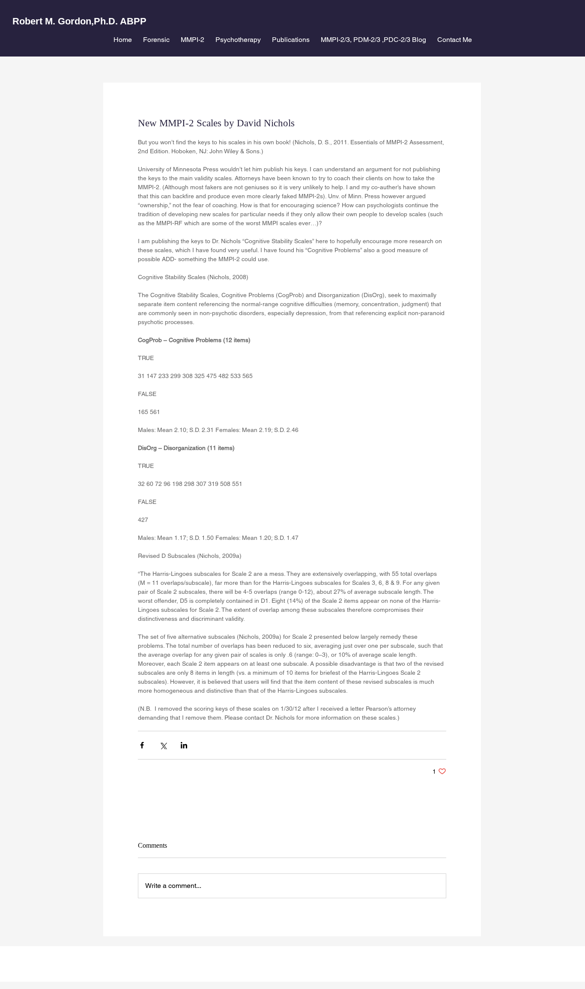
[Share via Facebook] (142, 745)
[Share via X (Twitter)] (163, 745)
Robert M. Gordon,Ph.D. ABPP (79, 21)
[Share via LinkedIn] (184, 745)
